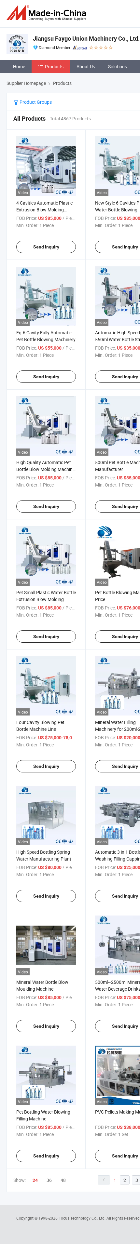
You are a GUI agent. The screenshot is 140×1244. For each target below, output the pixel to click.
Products (54, 66)
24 (35, 1180)
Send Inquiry (46, 246)
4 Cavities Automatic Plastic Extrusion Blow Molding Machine (44, 210)
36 (49, 1180)
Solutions (117, 66)
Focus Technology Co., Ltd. (82, 1218)
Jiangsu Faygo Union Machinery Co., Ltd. (86, 38)
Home (19, 66)
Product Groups (35, 102)
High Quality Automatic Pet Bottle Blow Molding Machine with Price (45, 469)
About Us (86, 66)
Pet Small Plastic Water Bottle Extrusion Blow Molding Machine (46, 599)
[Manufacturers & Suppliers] (48, 12)
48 (63, 1180)
